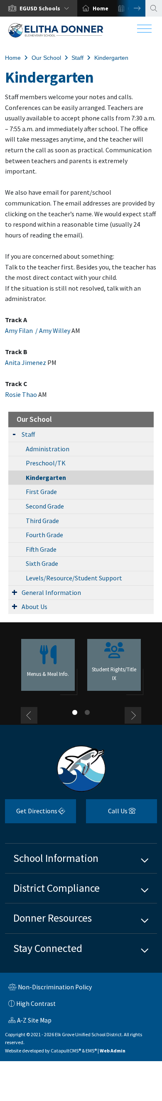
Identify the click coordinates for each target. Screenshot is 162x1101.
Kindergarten (111, 57)
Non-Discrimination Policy (50, 988)
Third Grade (42, 520)
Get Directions (32, 814)
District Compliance (56, 888)
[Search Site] (153, 8)
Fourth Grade (44, 535)
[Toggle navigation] (144, 30)
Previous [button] (29, 715)
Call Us (107, 814)
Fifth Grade (41, 549)
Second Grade (45, 506)
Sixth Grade (42, 563)
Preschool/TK (46, 463)
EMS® (91, 1050)
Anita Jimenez (25, 362)
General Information (51, 592)
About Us (34, 606)
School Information (55, 858)
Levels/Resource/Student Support (74, 578)
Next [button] (130, 8)
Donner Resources (52, 918)
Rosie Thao (21, 394)
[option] (38, 8)
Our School (46, 57)
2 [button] (87, 712)
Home (100, 8)
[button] (46, 8)
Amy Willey (54, 330)
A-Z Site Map (30, 1021)
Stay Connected (47, 948)
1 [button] (75, 712)
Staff (77, 57)
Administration (47, 449)
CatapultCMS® (66, 1050)
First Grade (41, 491)
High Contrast (36, 1004)
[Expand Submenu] (14, 433)
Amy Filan (19, 330)
